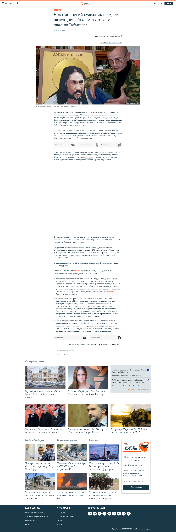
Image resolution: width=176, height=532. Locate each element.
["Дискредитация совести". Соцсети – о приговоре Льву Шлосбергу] (40, 452)
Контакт (28, 524)
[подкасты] (161, 3)
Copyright (60, 524)
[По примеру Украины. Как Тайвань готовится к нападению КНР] (131, 415)
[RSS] (119, 514)
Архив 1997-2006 (31, 520)
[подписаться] (128, 514)
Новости (58, 10)
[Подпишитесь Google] (90, 514)
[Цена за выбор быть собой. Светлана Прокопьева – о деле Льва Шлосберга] (88, 377)
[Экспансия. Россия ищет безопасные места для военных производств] (45, 415)
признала (111, 292)
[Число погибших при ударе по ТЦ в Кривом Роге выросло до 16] (72, 452)
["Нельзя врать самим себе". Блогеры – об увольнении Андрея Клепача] (88, 415)
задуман (76, 271)
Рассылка (60, 520)
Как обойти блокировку (65, 516)
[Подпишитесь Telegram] (109, 514)
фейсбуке (89, 157)
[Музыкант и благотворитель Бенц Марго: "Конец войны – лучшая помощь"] (45, 377)
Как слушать (61, 513)
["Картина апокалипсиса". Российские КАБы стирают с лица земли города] (40, 481)
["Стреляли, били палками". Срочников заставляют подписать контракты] (104, 481)
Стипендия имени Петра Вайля (36, 516)
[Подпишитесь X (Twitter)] (100, 514)
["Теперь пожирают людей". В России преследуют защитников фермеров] (104, 452)
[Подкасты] (124, 514)
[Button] (100, 36)
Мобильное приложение (34, 513)
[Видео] (155, 3)
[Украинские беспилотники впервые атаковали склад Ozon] (72, 481)
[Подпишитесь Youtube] (104, 514)
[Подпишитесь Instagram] (114, 514)
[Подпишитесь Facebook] (95, 514)
